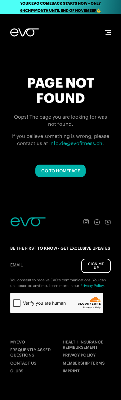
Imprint (71, 371)
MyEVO (17, 342)
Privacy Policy (79, 355)
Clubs (16, 371)
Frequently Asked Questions (30, 352)
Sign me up (96, 265)
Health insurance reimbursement (83, 344)
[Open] (108, 32)
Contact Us (23, 363)
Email (16, 265)
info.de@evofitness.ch (75, 143)
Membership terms (84, 363)
